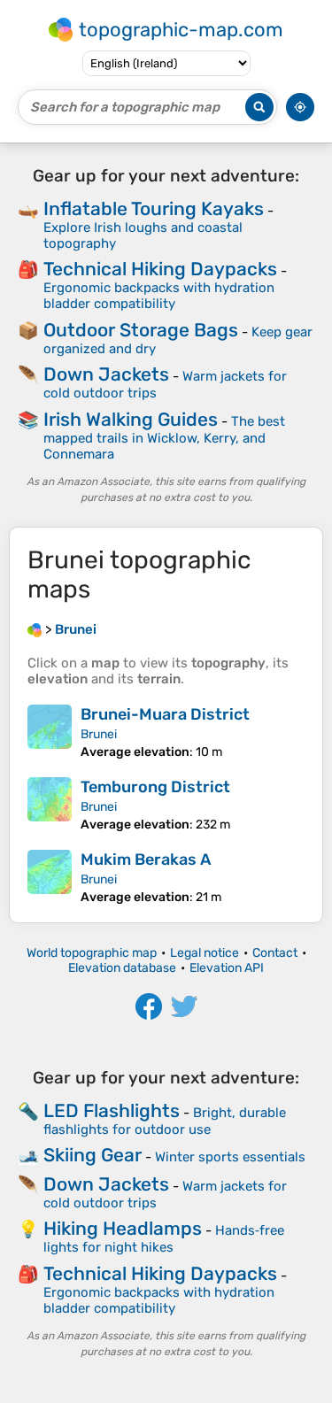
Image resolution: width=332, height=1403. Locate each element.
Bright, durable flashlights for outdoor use (164, 1121)
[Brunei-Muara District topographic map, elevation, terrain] (49, 732)
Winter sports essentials (230, 1157)
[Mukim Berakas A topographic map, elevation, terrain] (49, 877)
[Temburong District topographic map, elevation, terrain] (49, 804)
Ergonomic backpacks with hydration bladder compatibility (158, 296)
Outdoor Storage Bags (140, 330)
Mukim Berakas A (146, 859)
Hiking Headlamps (122, 1228)
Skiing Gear (92, 1155)
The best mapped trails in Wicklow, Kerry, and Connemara (164, 437)
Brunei (99, 734)
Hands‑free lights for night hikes (163, 1238)
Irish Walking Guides (130, 419)
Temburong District (155, 787)
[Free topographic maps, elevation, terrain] (34, 629)
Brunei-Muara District (165, 714)
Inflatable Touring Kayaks (153, 208)
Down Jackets (106, 374)
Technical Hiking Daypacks (160, 269)
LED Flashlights (111, 1110)
